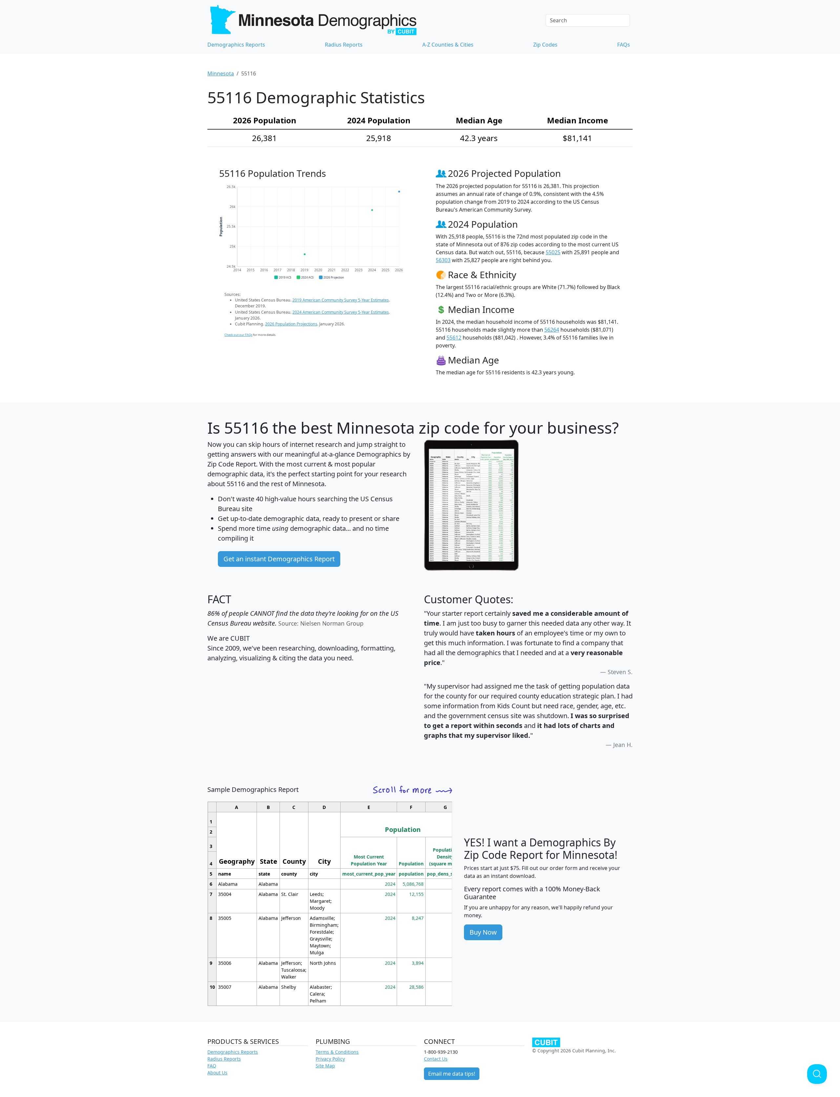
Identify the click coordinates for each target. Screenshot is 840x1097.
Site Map (325, 1066)
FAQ (211, 1066)
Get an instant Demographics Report (279, 558)
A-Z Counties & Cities (447, 44)
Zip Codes (545, 44)
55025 (553, 252)
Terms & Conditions (337, 1052)
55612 (454, 337)
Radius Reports (344, 44)
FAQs (623, 44)
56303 (443, 260)
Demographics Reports (236, 44)
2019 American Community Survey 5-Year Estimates (340, 300)
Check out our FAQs (238, 335)
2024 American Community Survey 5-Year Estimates (340, 312)
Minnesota (220, 73)
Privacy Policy (330, 1059)
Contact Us (436, 1059)
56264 (551, 329)
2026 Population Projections (291, 324)
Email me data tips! (451, 1073)
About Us (217, 1072)
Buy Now (483, 932)
